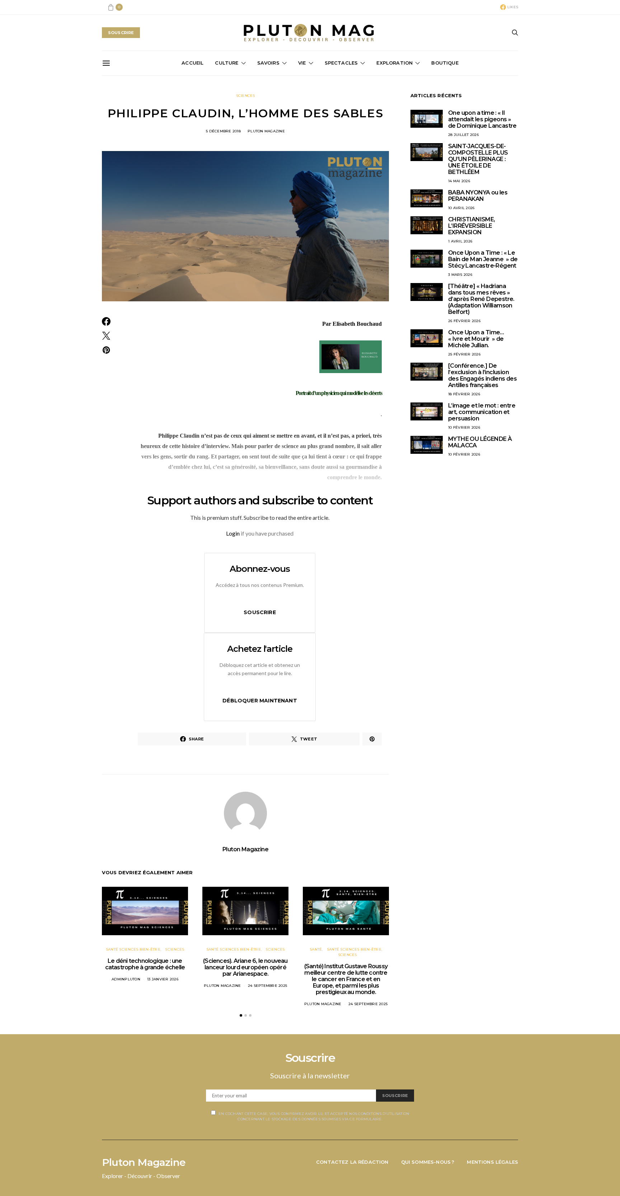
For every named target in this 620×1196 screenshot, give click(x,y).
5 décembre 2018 (223, 131)
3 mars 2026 (460, 274)
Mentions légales (492, 1162)
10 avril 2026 (461, 208)
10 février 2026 (464, 427)
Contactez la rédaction (352, 1162)
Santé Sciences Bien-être (133, 949)
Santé (316, 949)
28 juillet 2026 (463, 134)
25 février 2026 (464, 354)
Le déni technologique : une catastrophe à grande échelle (145, 964)
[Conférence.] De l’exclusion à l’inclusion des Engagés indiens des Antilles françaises (482, 375)
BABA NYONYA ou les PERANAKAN (477, 195)
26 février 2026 (464, 321)
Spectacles (341, 63)
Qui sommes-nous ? (428, 1162)
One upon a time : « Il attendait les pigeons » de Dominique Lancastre (482, 119)
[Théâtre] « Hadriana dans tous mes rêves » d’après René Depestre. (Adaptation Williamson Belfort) (481, 299)
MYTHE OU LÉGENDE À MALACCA (480, 442)
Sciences (245, 95)
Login (233, 533)
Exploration (394, 63)
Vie (302, 63)
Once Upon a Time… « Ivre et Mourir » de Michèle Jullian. (476, 339)
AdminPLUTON (126, 979)
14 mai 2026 (459, 181)
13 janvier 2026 (162, 979)
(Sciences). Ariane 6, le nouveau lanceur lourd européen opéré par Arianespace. (245, 967)
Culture (226, 63)
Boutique (444, 63)
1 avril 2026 (460, 241)
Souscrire (260, 612)
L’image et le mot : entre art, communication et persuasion (481, 412)
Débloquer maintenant (259, 700)
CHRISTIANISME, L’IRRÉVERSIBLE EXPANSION (471, 226)
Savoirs (268, 63)
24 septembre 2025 (267, 985)
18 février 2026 (464, 394)
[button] (241, 1015)
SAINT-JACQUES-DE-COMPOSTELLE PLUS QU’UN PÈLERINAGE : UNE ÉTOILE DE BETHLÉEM (478, 159)
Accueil (192, 63)
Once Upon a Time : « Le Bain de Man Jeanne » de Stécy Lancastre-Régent (483, 259)
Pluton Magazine (266, 131)
